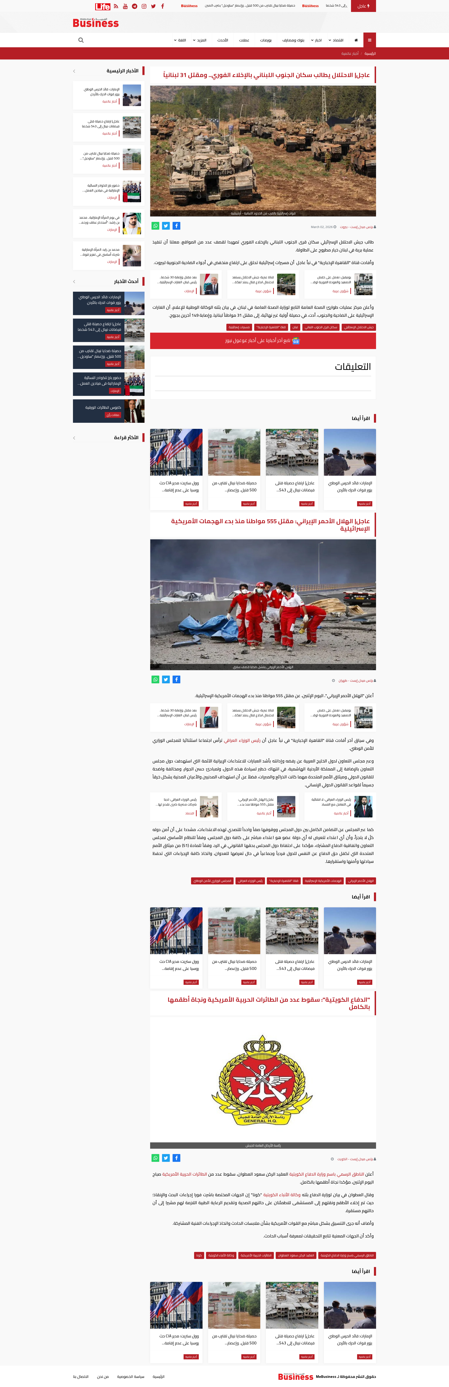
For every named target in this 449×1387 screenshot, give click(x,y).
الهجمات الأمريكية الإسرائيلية (323, 880)
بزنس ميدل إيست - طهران (356, 680)
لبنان (295, 327)
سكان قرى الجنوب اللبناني (321, 327)
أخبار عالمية (350, 53)
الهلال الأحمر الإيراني (361, 880)
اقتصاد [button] (338, 40)
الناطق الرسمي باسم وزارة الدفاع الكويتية (326, 1174)
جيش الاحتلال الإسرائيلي (359, 327)
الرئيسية (370, 53)
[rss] (116, 6)
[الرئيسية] (356, 40)
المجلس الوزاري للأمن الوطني (212, 880)
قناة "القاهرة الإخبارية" (271, 327)
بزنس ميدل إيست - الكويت (355, 1159)
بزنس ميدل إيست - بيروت (356, 227)
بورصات (266, 40)
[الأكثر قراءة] (74, 437)
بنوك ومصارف (293, 40)
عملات (244, 40)
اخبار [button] (318, 40)
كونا (199, 1255)
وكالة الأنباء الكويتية (282, 1195)
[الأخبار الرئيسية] (74, 70)
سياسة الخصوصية (130, 1376)
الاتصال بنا (81, 1376)
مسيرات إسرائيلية (239, 327)
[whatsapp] (155, 226)
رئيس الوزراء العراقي (242, 740)
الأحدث (222, 40)
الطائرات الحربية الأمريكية (184, 1174)
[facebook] (176, 226)
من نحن (103, 1376)
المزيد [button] (201, 40)
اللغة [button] (182, 40)
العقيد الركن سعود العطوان (296, 1255)
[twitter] (166, 226)
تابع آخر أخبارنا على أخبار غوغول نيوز (258, 340)
